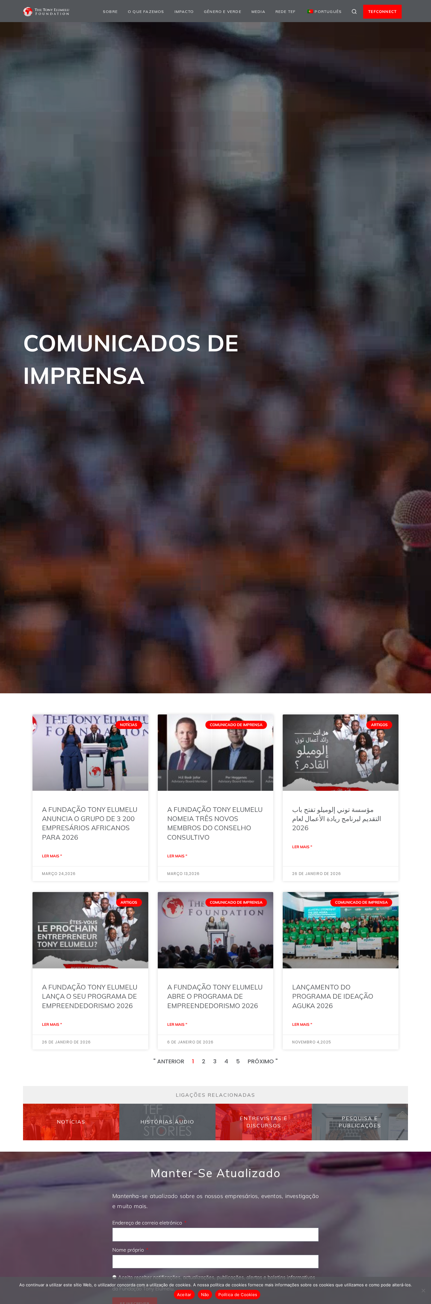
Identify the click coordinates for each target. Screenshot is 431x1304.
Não (205, 1294)
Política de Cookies (237, 1294)
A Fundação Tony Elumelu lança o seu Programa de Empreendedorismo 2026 (89, 996)
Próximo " (263, 1061)
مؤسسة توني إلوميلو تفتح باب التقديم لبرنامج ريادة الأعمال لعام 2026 (336, 818)
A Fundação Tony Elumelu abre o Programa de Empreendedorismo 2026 (215, 996)
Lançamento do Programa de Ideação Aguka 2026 (332, 996)
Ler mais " (52, 856)
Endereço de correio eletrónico (147, 1222)
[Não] (423, 1290)
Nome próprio (128, 1250)
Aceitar (184, 1294)
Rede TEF (285, 11)
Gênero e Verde (222, 11)
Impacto (184, 11)
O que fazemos (146, 11)
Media (258, 11)
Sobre (110, 11)
